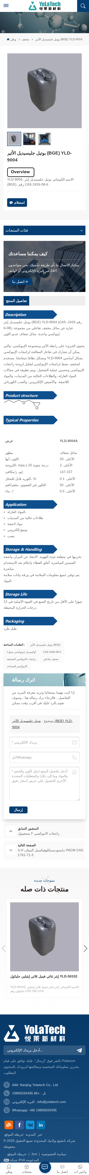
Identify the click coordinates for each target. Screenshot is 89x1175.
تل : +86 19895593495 (29, 1093)
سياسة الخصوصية (54, 1154)
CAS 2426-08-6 (52, 651)
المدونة (31, 1134)
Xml (34, 1154)
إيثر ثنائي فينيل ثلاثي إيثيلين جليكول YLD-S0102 (43, 976)
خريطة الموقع (14, 1134)
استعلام (19, 202)
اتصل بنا (18, 282)
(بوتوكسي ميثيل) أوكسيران (21, 651)
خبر (39, 1134)
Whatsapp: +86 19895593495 (34, 1110)
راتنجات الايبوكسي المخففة (21, 659)
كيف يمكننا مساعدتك (27, 253)
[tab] (16, 300)
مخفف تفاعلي (51, 659)
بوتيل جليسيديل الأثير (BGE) (45, 644)
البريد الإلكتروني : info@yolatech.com (39, 1102)
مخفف (25, 39)
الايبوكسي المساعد (17, 666)
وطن (13, 39)
